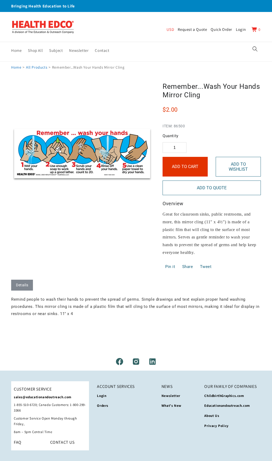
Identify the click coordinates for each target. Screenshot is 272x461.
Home (16, 67)
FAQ (18, 442)
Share (187, 266)
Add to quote (212, 187)
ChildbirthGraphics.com (224, 395)
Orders (102, 405)
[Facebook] (119, 361)
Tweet (206, 266)
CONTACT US (62, 442)
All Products (36, 67)
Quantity (170, 135)
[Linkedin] (152, 361)
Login (101, 395)
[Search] (255, 49)
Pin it (170, 266)
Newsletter (171, 395)
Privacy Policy (216, 426)
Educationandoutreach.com (227, 405)
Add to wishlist (238, 167)
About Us (211, 415)
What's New (171, 405)
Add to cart (185, 166)
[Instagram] (136, 361)
